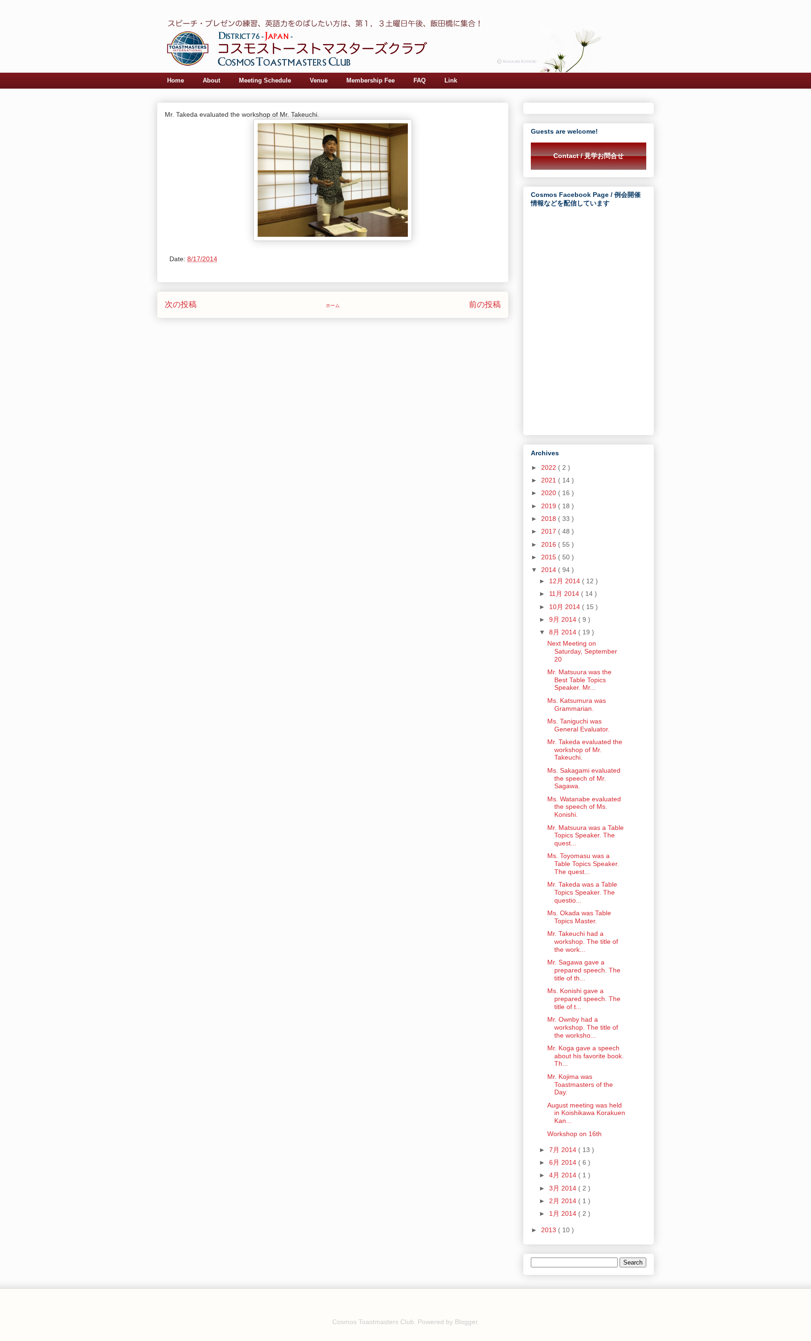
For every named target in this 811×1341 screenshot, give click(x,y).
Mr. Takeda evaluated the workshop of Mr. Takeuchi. (584, 749)
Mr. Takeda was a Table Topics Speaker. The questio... (582, 892)
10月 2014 (565, 606)
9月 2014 (563, 619)
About (211, 80)
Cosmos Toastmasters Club (373, 1322)
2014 (549, 569)
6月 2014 (563, 1162)
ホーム (333, 305)
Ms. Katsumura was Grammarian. (576, 704)
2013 (549, 1230)
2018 (549, 518)
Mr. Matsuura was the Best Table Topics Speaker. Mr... (579, 680)
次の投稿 (181, 304)
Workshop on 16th (574, 1134)
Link (450, 80)
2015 (549, 557)
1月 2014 (563, 1213)
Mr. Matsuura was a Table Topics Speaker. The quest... (585, 835)
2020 (549, 493)
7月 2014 (563, 1149)
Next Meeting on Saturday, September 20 (582, 651)
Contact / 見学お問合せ (588, 155)
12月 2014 (565, 581)
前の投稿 (485, 304)
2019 (549, 506)
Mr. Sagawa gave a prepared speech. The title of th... (583, 970)
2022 (549, 467)
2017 (549, 531)
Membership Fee (370, 80)
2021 (549, 480)
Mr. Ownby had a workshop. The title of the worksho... (582, 1027)
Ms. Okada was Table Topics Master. (579, 917)
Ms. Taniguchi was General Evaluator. (578, 725)
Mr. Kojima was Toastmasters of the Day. (580, 1084)
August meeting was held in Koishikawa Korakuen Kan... (586, 1113)
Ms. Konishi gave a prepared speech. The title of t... (583, 998)
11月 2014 (565, 593)
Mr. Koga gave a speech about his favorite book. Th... (585, 1056)
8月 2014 (563, 632)
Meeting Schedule (265, 80)
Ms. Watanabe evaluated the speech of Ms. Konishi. (584, 807)
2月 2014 (563, 1201)
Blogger (466, 1322)
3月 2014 (563, 1188)
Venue (319, 80)
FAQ (419, 80)
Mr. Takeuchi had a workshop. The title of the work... (582, 941)
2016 (549, 544)
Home (175, 80)
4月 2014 (563, 1175)
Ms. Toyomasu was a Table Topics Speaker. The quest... (583, 863)
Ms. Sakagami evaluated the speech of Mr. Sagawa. (583, 778)
